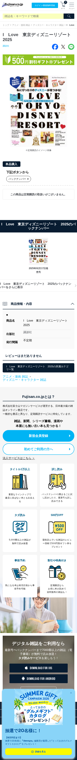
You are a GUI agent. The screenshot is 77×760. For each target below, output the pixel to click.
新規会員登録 (38, 436)
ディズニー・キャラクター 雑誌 (48, 25)
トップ (6, 25)
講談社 (6, 46)
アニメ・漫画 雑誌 (21, 25)
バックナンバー (17, 179)
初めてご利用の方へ (38, 449)
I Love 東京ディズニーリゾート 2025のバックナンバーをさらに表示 (35, 285)
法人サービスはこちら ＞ (19, 458)
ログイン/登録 (45, 5)
